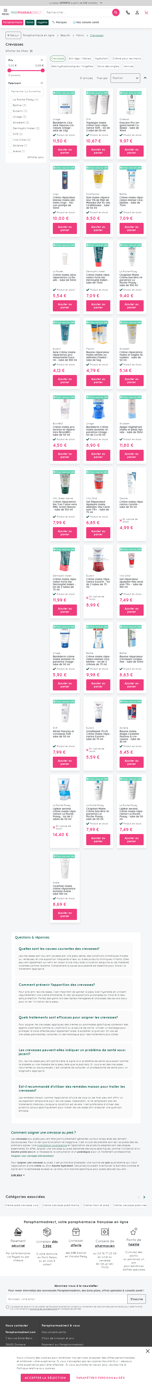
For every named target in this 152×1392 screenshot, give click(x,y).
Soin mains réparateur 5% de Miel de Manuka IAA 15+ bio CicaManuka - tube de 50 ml (98, 202)
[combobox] (82, 12)
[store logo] (26, 12)
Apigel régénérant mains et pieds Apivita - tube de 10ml (131, 430)
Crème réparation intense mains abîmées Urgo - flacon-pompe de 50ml (64, 202)
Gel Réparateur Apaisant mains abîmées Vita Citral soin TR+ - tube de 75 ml (98, 507)
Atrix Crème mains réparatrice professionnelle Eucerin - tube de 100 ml (65, 356)
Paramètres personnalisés (100, 1377)
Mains (80, 35)
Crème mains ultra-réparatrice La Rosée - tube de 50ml (65, 277)
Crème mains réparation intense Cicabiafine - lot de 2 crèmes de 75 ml (98, 660)
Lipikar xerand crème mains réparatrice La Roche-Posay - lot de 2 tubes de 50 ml (65, 814)
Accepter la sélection (45, 1377)
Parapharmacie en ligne (38, 35)
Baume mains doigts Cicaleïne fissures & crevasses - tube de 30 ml (130, 736)
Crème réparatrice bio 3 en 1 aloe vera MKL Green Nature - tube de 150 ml (65, 506)
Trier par (102, 78)
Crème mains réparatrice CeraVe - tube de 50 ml (132, 504)
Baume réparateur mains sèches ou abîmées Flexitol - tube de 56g (97, 356)
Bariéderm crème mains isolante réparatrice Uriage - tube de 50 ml (64, 660)
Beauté (65, 35)
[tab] (25, 51)
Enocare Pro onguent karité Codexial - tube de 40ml (130, 127)
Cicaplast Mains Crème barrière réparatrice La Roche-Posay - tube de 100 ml (131, 280)
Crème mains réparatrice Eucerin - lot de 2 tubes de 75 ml (98, 583)
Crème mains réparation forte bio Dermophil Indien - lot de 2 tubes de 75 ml (65, 584)
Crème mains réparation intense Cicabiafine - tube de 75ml (132, 201)
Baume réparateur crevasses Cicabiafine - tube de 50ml (131, 659)
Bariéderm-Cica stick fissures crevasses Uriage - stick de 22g (64, 127)
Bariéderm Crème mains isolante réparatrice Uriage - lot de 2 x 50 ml (97, 431)
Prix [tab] (10, 60)
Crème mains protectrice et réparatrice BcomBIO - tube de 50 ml (64, 431)
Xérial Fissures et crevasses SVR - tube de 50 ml (63, 734)
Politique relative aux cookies (36, 1368)
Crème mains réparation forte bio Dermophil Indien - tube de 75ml (98, 279)
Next (144, 1197)
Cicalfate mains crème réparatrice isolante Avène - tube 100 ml (64, 890)
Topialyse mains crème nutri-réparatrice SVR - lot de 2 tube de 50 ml (98, 127)
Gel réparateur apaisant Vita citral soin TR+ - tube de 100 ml (131, 583)
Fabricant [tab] (14, 83)
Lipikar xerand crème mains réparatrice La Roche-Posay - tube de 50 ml (131, 814)
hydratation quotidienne (52, 1145)
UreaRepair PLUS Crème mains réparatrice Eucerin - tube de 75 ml (98, 735)
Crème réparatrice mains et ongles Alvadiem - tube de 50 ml (131, 356)
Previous (138, 1197)
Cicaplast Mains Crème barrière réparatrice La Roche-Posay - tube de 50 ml (98, 814)
